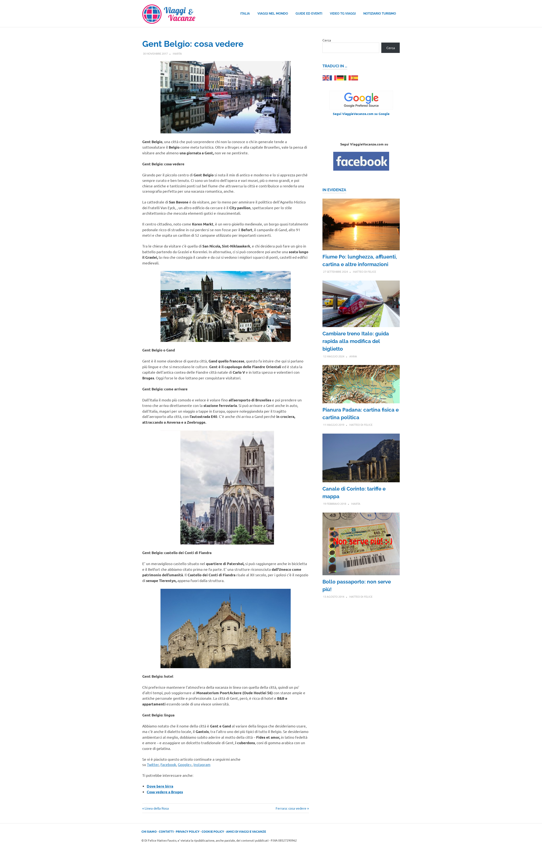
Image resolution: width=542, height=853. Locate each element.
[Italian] (347, 77)
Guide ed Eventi (309, 13)
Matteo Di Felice (364, 271)
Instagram (202, 764)
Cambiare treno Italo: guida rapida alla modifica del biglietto (355, 341)
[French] (333, 77)
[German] (340, 77)
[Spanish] (354, 77)
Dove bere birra (160, 786)
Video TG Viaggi (343, 13)
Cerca (326, 40)
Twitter (153, 764)
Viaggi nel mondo (272, 13)
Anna (353, 356)
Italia (245, 13)
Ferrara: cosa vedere (291, 808)
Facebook (168, 764)
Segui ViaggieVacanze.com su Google (361, 114)
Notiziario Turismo (379, 13)
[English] (326, 77)
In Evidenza (334, 190)
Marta (177, 53)
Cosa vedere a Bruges (165, 792)
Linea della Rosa (156, 808)
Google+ (185, 764)
